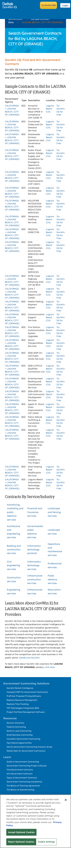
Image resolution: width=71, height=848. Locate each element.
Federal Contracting (16, 727)
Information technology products (34, 549)
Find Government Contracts (20, 769)
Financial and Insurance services (34, 512)
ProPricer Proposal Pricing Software (24, 696)
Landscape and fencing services (54, 512)
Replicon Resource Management (22, 700)
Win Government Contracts (20, 773)
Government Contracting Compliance (24, 781)
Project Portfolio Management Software (26, 712)
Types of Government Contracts (22, 777)
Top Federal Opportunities (19, 743)
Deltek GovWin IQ (10, 5)
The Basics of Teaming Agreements (23, 785)
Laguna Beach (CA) (50, 108)
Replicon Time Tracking (18, 704)
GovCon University (15, 723)
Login (65, 5)
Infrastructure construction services (34, 579)
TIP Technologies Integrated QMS (23, 708)
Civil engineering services (13, 565)
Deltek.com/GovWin (29, 657)
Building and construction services (14, 549)
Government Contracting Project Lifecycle (27, 765)
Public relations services (52, 579)
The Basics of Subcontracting (20, 789)
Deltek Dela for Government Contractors (26, 751)
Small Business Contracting (20, 735)
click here (49, 667)
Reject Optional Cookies (21, 841)
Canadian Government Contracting (23, 739)
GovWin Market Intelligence (20, 688)
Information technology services (34, 565)
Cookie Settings (46, 841)
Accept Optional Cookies (21, 832)
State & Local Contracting (19, 731)
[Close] (65, 800)
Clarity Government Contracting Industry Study (29, 747)
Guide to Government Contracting (23, 761)
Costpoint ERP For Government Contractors (27, 692)
